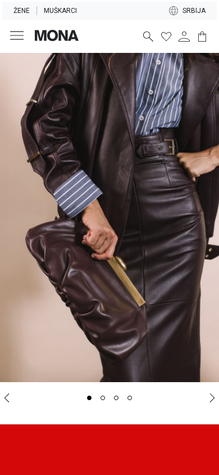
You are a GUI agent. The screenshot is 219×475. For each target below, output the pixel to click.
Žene (21, 11)
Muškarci (60, 11)
